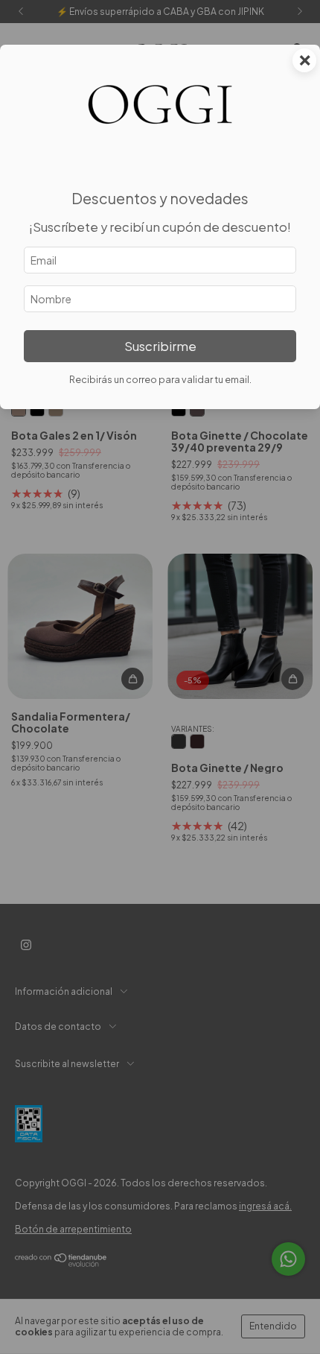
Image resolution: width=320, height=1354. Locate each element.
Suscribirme (160, 346)
